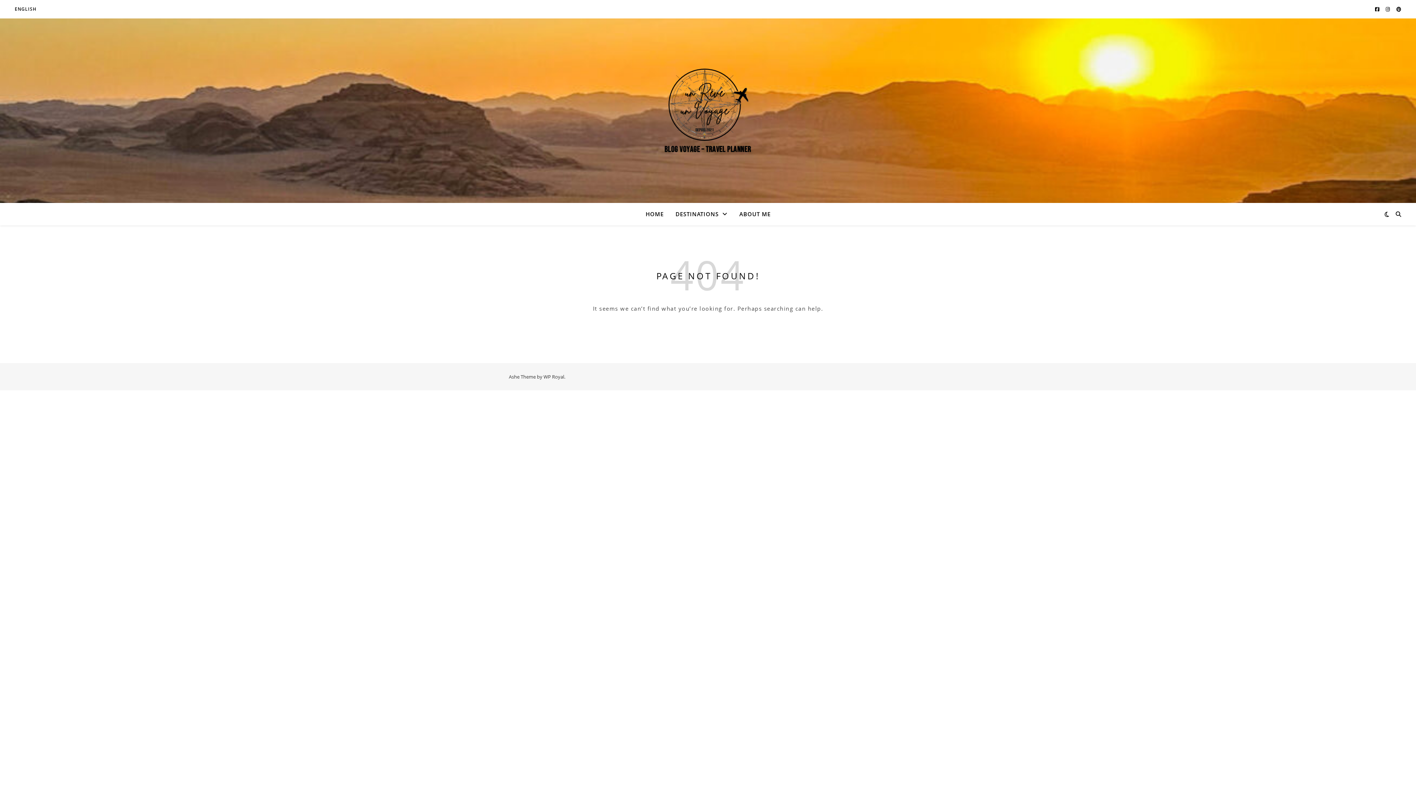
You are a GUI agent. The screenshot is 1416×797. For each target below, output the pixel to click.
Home (655, 214)
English (26, 9)
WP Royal (554, 376)
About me (755, 214)
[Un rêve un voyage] (708, 111)
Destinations (697, 214)
